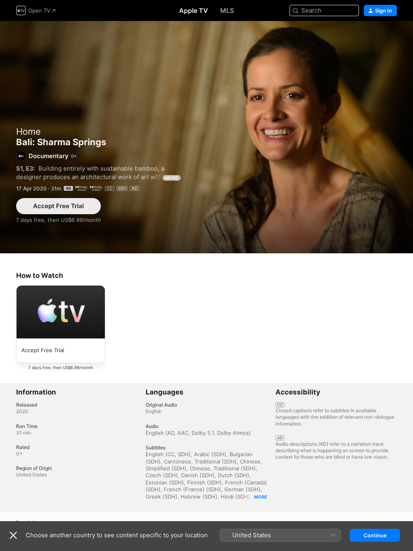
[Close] (13, 535)
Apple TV (193, 10)
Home (28, 131)
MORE (171, 178)
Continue (375, 535)
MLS (227, 10)
